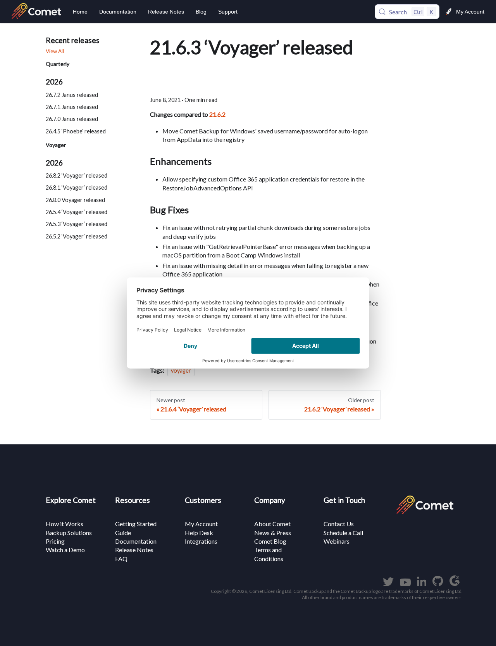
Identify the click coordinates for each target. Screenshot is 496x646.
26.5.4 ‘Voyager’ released (76, 212)
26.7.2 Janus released (72, 94)
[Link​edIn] (422, 583)
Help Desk (199, 532)
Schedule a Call (343, 532)
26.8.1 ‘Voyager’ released (76, 187)
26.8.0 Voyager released (75, 199)
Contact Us (339, 523)
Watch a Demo (65, 549)
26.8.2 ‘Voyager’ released (76, 175)
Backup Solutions (69, 532)
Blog (201, 12)
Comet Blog (270, 541)
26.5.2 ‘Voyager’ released (76, 236)
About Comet (272, 523)
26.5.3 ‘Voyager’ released (76, 224)
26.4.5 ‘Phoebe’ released (76, 131)
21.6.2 (217, 114)
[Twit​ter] (388, 583)
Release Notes (166, 12)
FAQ (121, 558)
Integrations (201, 541)
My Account (470, 12)
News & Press (272, 532)
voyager (181, 370)
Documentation (117, 12)
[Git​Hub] (437, 583)
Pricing (55, 541)
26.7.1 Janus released (72, 106)
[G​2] (454, 583)
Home (80, 12)
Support (228, 12)
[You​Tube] (405, 583)
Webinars (337, 541)
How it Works (64, 523)
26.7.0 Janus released (72, 119)
